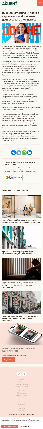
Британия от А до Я (21, 386)
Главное (21, 379)
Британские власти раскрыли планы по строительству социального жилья (18, 252)
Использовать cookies (9, 426)
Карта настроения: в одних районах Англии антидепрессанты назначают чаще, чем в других (21, 285)
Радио (21, 398)
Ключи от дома (21, 395)
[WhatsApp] (24, 152)
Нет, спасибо (25, 426)
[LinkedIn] (29, 152)
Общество (21, 382)
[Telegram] (18, 152)
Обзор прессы (21, 393)
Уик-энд (21, 390)
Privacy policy (21, 410)
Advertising (21, 408)
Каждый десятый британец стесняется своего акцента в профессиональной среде (21, 221)
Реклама (21, 402)
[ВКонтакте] (13, 152)
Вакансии (21, 404)
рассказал (22, 53)
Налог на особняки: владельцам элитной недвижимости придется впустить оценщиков (20, 318)
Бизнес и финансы (21, 384)
